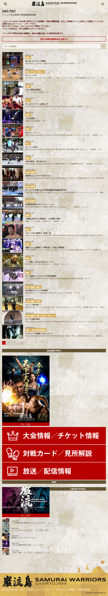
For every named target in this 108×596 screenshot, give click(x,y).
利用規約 (30, 589)
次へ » (23, 342)
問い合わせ (61, 589)
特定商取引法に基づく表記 (13, 589)
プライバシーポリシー (45, 589)
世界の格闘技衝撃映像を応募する (54, 39)
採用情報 (71, 589)
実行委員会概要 (83, 589)
